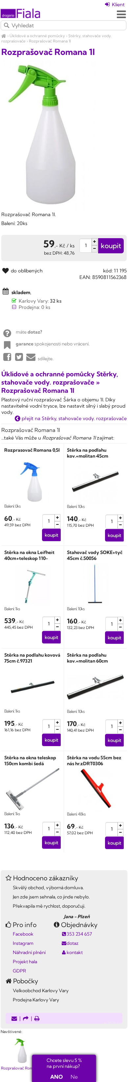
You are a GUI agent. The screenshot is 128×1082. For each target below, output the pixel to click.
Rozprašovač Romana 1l (50, 40)
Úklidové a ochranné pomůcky (37, 35)
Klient (118, 4)
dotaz (72, 943)
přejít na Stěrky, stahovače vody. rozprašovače (73, 418)
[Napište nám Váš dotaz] (14, 1019)
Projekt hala (25, 962)
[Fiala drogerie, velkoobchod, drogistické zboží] (3, 35)
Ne (74, 1076)
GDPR (19, 971)
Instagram (23, 943)
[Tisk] (37, 1019)
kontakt (75, 952)
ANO (56, 1076)
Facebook (23, 934)
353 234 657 (79, 934)
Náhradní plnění (29, 952)
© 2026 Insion (115, 1023)
